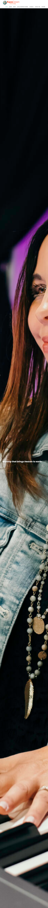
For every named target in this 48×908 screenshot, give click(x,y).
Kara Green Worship (11, 3)
